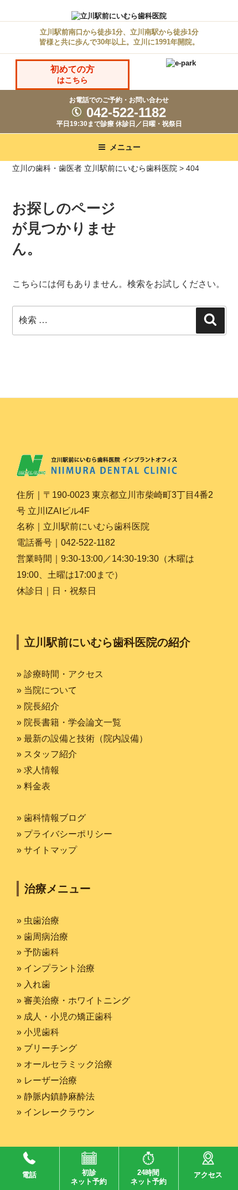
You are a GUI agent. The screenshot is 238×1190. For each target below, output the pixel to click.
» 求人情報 (38, 770)
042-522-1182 (124, 112)
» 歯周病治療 (42, 936)
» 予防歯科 (38, 952)
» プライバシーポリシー (64, 834)
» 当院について (47, 690)
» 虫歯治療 (38, 920)
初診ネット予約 (89, 1177)
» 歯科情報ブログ (51, 818)
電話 (29, 1175)
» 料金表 (33, 786)
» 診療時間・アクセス (60, 674)
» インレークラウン (56, 1112)
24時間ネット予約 (149, 1177)
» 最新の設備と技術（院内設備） (82, 738)
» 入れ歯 (33, 984)
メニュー (125, 147)
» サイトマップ (47, 850)
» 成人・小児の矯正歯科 (64, 1016)
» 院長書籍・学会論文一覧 (69, 722)
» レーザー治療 (47, 1080)
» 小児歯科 (38, 1032)
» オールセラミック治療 (64, 1064)
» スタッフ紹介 (47, 754)
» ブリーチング (47, 1048)
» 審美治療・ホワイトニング (73, 1000)
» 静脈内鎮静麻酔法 (56, 1096)
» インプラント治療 (56, 968)
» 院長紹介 (38, 706)
